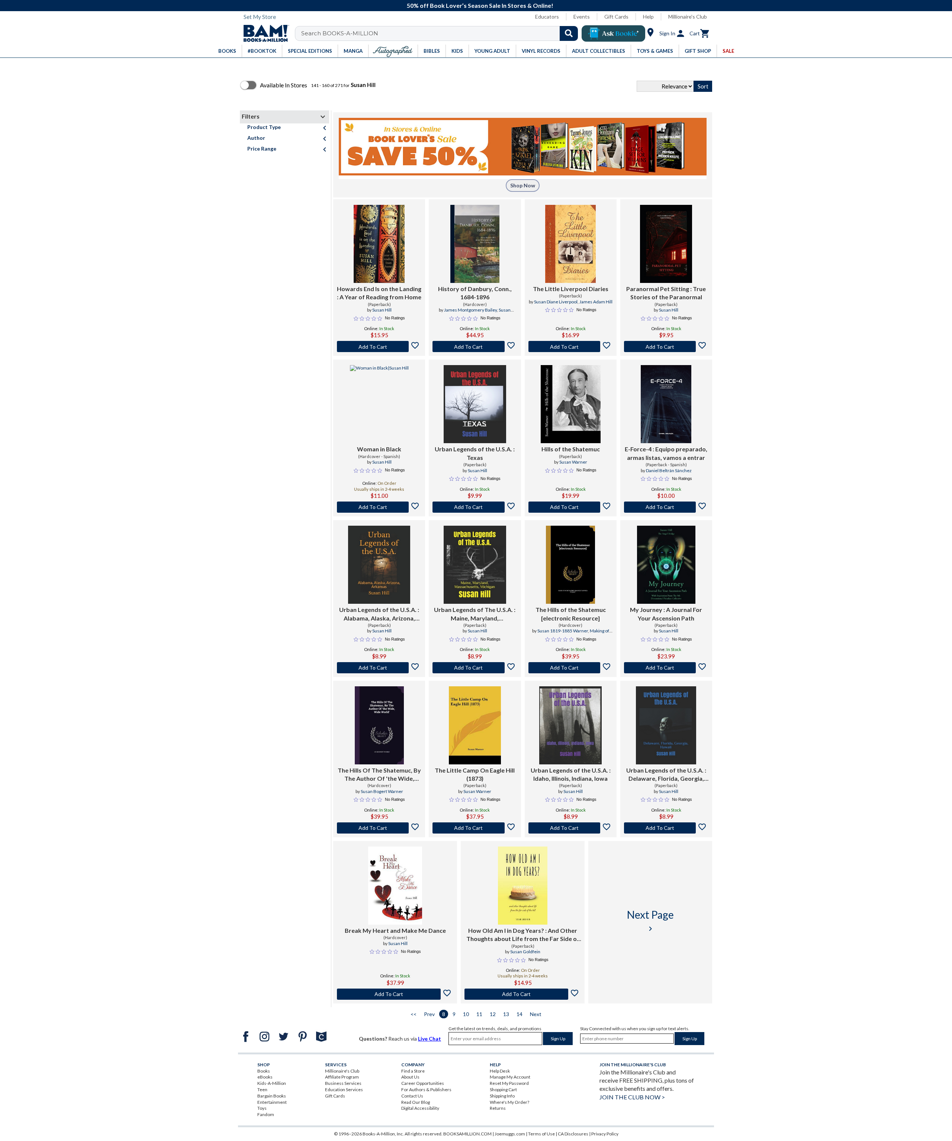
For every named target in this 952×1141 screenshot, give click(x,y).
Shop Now (522, 185)
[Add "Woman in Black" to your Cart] (379, 507)
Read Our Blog (415, 1102)
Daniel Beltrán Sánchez (669, 470)
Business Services (343, 1083)
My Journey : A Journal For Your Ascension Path (666, 613)
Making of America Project (581, 634)
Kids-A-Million (271, 1083)
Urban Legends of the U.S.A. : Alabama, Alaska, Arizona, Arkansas (379, 614)
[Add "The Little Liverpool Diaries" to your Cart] (570, 346)
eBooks (265, 1077)
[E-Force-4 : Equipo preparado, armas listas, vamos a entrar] (666, 404)
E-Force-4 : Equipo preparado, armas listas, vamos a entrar (666, 453)
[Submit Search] (569, 33)
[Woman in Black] (379, 404)
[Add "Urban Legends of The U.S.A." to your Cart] (474, 667)
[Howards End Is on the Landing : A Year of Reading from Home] (379, 244)
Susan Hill (382, 310)
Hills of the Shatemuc (570, 448)
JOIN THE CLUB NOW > (632, 1096)
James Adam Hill (595, 301)
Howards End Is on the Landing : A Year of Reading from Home (379, 292)
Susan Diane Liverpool (556, 301)
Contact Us (412, 1096)
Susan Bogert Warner (382, 791)
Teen (262, 1089)
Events (581, 16)
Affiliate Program (342, 1077)
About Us (410, 1077)
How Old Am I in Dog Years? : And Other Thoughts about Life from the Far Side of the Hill (522, 935)
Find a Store (413, 1071)
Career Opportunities (422, 1083)
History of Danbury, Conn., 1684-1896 (475, 292)
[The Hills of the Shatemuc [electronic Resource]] (570, 565)
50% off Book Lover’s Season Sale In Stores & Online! (480, 5)
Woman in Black (379, 448)
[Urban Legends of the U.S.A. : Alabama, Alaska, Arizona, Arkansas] (379, 565)
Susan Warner (573, 462)
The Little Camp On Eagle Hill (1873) (475, 774)
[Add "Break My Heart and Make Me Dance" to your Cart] (395, 994)
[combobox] (441, 33)
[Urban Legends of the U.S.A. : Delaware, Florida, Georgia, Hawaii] (666, 725)
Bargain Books (271, 1096)
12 (493, 1014)
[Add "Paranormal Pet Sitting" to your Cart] (666, 346)
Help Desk (500, 1071)
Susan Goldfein (525, 951)
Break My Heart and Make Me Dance (395, 930)
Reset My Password (509, 1083)
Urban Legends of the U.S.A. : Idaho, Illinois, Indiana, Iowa (571, 774)
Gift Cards (616, 16)
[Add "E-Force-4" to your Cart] (666, 507)
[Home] (263, 33)
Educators (547, 16)
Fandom (265, 1114)
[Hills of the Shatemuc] (570, 404)
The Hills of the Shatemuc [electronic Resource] (571, 613)
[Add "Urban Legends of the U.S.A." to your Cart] (474, 507)
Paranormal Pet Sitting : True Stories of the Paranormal (666, 292)
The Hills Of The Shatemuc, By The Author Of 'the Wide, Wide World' (379, 775)
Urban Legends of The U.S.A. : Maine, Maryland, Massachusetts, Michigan (474, 614)
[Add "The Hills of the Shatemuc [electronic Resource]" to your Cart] (570, 667)
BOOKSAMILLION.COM (467, 1134)
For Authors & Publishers (426, 1089)
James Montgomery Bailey (470, 310)
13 (506, 1014)
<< (413, 1014)
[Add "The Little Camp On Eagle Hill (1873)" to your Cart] (474, 828)
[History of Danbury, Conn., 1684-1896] (474, 244)
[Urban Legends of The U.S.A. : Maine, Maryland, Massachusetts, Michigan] (475, 565)
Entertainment (272, 1102)
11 (479, 1014)
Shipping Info (502, 1096)
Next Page (650, 920)
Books (263, 1071)
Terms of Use (541, 1134)
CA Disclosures (573, 1134)
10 (466, 1014)
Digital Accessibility (420, 1108)
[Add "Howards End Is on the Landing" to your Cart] (379, 346)
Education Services (344, 1089)
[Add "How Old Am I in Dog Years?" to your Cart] (522, 994)
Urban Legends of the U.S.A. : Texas (475, 453)
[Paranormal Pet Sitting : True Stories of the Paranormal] (666, 244)
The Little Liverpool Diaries (570, 288)
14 (519, 1014)
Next (535, 1014)
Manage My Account (510, 1077)
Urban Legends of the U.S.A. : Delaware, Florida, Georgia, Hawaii (666, 775)
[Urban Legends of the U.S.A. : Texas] (475, 404)
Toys (262, 1108)
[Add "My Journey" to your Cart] (666, 667)
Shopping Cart (503, 1089)
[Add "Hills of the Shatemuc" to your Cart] (570, 507)
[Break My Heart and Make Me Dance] (395, 885)
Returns (498, 1108)
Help (648, 16)
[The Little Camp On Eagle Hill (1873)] (475, 725)
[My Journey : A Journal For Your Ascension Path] (666, 565)
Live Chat (429, 1038)
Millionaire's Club (687, 16)
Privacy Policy (604, 1134)
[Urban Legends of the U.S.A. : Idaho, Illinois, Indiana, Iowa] (570, 725)
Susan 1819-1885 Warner (562, 631)
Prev (429, 1014)
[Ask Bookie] (613, 33)
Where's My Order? (509, 1102)
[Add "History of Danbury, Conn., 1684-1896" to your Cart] (474, 346)
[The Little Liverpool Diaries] (570, 244)
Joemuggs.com (510, 1134)
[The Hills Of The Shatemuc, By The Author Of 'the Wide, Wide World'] (379, 725)
